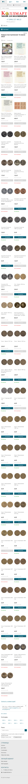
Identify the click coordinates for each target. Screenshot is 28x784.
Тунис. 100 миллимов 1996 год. (19, 455)
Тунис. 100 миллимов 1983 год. (19, 427)
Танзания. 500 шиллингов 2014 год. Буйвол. (6, 286)
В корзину (7, 94)
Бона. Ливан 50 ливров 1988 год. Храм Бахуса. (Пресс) (6, 58)
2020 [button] (15, 723)
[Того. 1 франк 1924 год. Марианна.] (20, 277)
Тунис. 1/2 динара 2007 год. (6, 398)
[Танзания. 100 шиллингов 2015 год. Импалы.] (20, 134)
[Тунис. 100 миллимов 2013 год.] (20, 504)
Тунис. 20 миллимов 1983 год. (20, 541)
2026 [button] (3, 720)
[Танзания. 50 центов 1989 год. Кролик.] (20, 220)
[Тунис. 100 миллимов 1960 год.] (7, 419)
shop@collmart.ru (7, 772)
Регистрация (18, 5)
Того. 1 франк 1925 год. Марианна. (6, 313)
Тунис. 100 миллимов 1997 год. (6, 484)
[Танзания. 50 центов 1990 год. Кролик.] (7, 248)
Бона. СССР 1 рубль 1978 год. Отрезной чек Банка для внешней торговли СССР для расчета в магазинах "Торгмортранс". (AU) (20, 58)
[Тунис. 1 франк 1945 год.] (20, 362)
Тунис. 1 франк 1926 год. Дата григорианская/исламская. (6, 371)
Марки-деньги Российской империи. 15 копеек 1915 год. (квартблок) (20, 115)
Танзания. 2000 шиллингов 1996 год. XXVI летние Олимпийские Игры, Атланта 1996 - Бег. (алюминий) (7, 200)
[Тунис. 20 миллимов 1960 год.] (7, 533)
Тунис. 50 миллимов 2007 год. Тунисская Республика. (7, 656)
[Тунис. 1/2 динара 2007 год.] (7, 391)
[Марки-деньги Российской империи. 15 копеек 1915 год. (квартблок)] (20, 106)
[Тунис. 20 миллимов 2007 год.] (20, 561)
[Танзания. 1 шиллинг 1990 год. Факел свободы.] (7, 134)
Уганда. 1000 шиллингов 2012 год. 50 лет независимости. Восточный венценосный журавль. (20, 656)
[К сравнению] (10, 69)
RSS (26, 33)
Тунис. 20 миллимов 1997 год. (7, 569)
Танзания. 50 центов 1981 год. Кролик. (6, 228)
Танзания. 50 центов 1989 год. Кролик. (19, 228)
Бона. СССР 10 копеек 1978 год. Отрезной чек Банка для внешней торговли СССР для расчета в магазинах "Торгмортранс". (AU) (6, 86)
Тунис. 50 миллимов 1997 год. (20, 626)
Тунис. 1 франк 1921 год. (6, 341)
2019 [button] (21, 723)
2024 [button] (15, 720)
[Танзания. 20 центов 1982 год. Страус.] (7, 163)
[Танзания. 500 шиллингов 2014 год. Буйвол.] (7, 277)
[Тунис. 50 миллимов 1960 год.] (20, 590)
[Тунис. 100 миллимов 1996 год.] (20, 448)
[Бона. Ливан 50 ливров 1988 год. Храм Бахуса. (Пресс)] (7, 49)
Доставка (3, 747)
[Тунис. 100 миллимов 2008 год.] (7, 504)
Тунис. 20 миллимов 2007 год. (20, 569)
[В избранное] (12, 69)
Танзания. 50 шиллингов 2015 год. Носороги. (20, 256)
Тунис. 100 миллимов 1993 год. (6, 455)
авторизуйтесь (6, 709)
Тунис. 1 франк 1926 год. (19, 341)
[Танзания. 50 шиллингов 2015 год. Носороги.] (20, 248)
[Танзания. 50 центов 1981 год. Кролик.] (7, 220)
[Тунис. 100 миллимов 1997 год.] (7, 476)
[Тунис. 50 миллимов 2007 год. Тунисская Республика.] (7, 647)
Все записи (4, 713)
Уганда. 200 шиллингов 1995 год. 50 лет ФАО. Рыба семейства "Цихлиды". (6, 684)
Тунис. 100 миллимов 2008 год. (6, 512)
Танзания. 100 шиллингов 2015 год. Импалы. (19, 143)
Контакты (3, 752)
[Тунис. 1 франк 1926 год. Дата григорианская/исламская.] (7, 362)
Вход (10, 5)
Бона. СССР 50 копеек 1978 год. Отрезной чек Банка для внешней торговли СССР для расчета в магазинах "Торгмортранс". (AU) (6, 115)
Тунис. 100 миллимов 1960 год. (6, 427)
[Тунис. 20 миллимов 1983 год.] (20, 533)
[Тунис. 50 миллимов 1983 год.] (7, 618)
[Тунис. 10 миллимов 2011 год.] (20, 391)
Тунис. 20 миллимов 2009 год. (7, 598)
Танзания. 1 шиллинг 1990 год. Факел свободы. (6, 143)
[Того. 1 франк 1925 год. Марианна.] (7, 305)
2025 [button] (9, 720)
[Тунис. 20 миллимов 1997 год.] (7, 561)
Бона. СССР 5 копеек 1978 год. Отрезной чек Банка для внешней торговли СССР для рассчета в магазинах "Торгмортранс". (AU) (20, 86)
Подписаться (17, 737)
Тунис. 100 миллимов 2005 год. (19, 484)
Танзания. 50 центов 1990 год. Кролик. (6, 256)
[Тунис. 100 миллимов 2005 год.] (20, 476)
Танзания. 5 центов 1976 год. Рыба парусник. (20, 199)
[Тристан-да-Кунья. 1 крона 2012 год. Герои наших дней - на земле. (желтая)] (20, 305)
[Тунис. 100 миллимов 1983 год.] (20, 419)
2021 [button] (9, 723)
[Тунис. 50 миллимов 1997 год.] (20, 618)
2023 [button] (21, 720)
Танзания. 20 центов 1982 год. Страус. (6, 171)
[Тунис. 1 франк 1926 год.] (20, 334)
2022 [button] (3, 723)
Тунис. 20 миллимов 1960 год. (7, 541)
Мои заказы (4, 761)
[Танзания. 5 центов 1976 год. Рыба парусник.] (20, 191)
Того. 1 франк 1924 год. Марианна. (19, 285)
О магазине (4, 750)
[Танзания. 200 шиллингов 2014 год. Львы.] (20, 163)
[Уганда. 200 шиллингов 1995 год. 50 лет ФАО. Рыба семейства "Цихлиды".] (7, 675)
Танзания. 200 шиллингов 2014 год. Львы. (19, 172)
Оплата (3, 745)
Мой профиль (4, 763)
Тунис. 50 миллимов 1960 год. (20, 598)
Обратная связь (5, 755)
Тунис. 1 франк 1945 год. (19, 369)
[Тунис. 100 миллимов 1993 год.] (7, 448)
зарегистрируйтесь (14, 708)
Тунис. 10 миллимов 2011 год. (20, 398)
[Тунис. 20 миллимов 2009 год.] (7, 590)
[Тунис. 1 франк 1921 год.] (7, 334)
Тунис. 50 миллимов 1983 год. (7, 626)
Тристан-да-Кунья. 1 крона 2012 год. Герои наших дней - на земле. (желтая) (19, 314)
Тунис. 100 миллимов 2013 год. (19, 512)
